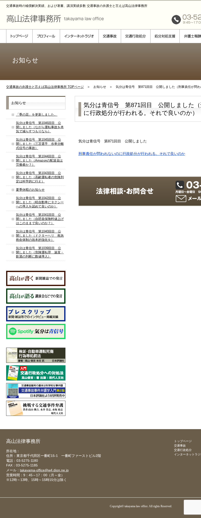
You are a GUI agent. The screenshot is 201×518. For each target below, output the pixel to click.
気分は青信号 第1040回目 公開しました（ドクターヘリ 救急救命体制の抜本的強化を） (40, 236)
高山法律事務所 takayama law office (55, 18)
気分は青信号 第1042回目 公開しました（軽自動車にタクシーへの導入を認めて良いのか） (40, 202)
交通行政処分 (135, 36)
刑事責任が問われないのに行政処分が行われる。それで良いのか (131, 153)
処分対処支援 (164, 36)
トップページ (19, 36)
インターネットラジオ (79, 36)
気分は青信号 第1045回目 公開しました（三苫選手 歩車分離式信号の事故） (40, 144)
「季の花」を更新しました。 (36, 114)
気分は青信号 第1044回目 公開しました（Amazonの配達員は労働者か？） (39, 160)
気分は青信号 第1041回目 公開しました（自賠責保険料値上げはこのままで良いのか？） (40, 219)
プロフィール (46, 36)
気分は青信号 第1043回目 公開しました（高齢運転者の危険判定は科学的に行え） (40, 177)
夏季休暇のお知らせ (30, 189)
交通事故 (110, 36)
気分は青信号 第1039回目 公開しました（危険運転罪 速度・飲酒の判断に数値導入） (40, 252)
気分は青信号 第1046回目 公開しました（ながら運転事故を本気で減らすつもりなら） (40, 127)
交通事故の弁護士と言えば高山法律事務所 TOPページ (45, 87)
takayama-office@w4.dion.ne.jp (44, 470)
